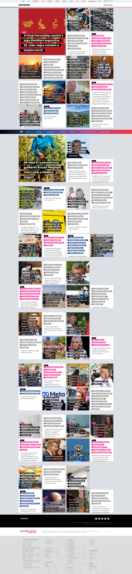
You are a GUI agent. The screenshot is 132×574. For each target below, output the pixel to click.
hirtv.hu (47, 554)
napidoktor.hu (71, 551)
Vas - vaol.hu (48, 539)
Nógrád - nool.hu (27, 564)
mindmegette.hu (71, 553)
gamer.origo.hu (71, 547)
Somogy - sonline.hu (28, 565)
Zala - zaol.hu (48, 543)
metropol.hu (92, 541)
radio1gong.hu (93, 566)
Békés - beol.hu (27, 545)
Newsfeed (50, 1)
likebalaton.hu (71, 549)
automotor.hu (71, 544)
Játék (99, 1)
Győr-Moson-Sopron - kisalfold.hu (31, 554)
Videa (43, 1)
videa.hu (92, 556)
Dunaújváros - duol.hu (28, 551)
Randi (84, 1)
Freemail (57, 1)
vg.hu (46, 564)
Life (28, 1)
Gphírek (71, 1)
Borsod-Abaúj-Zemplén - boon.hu (31, 547)
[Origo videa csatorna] (105, 519)
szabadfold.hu (48, 553)
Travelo (64, 1)
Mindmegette (35, 1)
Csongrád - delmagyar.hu (29, 549)
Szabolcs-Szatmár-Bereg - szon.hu (31, 567)
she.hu (91, 545)
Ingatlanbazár (91, 1)
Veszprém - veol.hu (50, 541)
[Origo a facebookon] (96, 519)
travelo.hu (70, 554)
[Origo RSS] (108, 519)
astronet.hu (70, 542)
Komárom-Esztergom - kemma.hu (31, 562)
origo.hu (47, 556)
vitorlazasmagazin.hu (73, 558)
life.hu (91, 543)
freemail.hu (92, 553)
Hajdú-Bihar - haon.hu (28, 556)
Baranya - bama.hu (28, 544)
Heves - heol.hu (27, 558)
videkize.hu (70, 560)
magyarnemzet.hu (49, 551)
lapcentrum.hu (93, 558)
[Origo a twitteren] (99, 519)
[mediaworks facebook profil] (106, 531)
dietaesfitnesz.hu (72, 556)
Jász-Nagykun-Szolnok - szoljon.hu (31, 560)
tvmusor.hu (70, 562)
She (77, 1)
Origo (23, 1)
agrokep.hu (48, 566)
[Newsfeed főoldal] (24, 519)
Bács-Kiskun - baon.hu (28, 542)
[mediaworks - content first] (28, 532)
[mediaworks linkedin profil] (110, 531)
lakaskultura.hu (71, 545)
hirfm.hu (92, 568)
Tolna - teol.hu (26, 569)
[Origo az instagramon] (102, 519)
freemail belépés (108, 5)
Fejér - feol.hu (26, 553)
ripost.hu (92, 539)
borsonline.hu (71, 570)
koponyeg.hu (93, 554)
